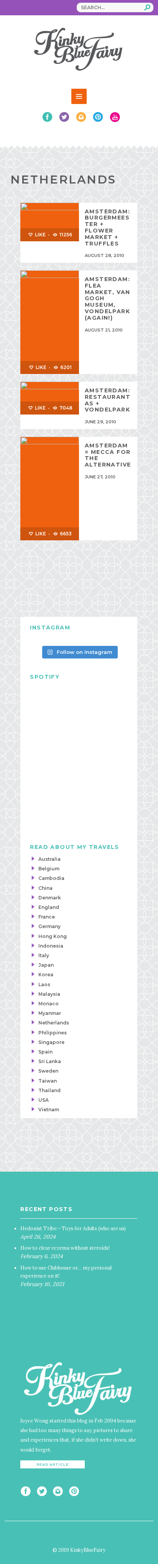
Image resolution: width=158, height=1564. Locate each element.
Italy (43, 955)
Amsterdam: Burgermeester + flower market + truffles (107, 227)
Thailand (49, 1090)
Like (40, 234)
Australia (49, 859)
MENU (79, 96)
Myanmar (49, 1013)
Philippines (52, 1033)
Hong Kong (52, 936)
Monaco (48, 1003)
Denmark (49, 898)
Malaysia (49, 994)
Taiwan (47, 1081)
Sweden (48, 1071)
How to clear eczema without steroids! (65, 1248)
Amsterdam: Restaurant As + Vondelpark (107, 400)
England (48, 907)
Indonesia (50, 946)
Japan (46, 965)
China (45, 888)
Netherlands (53, 1023)
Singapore (51, 1042)
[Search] (147, 7)
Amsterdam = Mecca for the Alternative (108, 455)
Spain (45, 1052)
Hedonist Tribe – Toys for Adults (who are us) (73, 1228)
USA (43, 1100)
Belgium (48, 868)
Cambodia (51, 878)
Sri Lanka (49, 1061)
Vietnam (48, 1109)
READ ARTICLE (53, 1464)
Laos (44, 984)
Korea (45, 974)
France (46, 917)
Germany (49, 926)
